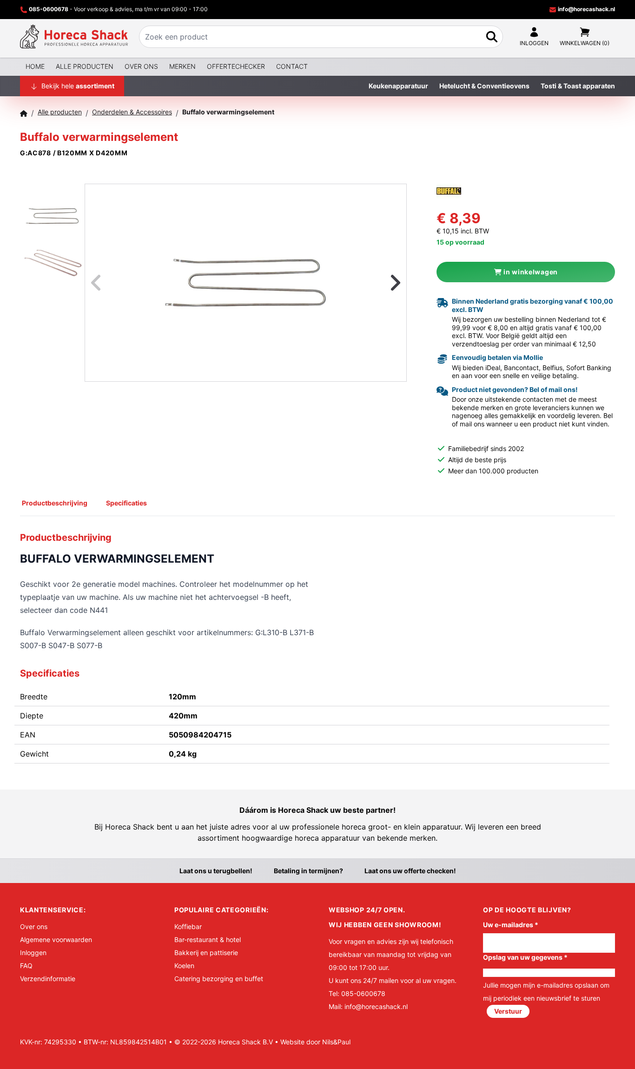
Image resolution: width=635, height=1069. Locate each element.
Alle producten (84, 66)
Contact (292, 66)
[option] (245, 282)
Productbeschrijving (54, 503)
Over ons (141, 66)
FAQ (26, 965)
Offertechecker (236, 66)
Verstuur (508, 1011)
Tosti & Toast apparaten (578, 86)
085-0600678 (48, 9)
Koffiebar (188, 926)
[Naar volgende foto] (384, 282)
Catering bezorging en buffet (218, 979)
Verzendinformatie (47, 979)
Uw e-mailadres (510, 925)
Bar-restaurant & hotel (207, 939)
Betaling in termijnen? (308, 871)
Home (35, 66)
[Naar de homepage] (74, 37)
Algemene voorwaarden (56, 939)
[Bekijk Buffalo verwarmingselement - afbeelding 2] (52, 255)
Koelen (184, 965)
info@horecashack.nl (585, 9)
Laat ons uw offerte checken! (410, 871)
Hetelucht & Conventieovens (484, 86)
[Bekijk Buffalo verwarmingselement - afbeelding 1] (52, 207)
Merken (182, 66)
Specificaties (126, 503)
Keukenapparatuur (398, 86)
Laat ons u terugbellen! (215, 871)
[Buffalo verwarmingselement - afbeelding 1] (245, 283)
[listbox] (245, 282)
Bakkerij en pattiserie (206, 952)
